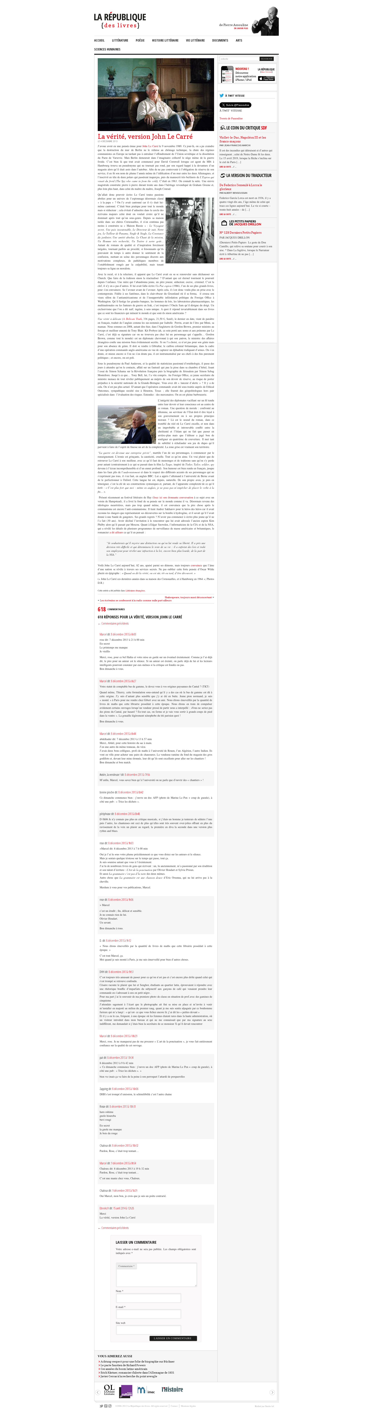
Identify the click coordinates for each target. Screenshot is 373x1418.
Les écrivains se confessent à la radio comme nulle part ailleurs (136, 600)
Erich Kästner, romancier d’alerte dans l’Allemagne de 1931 (137, 1372)
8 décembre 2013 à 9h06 (120, 899)
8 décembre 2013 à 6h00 (123, 634)
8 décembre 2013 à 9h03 (120, 843)
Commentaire (127, 1266)
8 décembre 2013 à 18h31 (123, 1106)
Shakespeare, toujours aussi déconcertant (188, 597)
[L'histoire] (172, 1394)
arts (239, 40)
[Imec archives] (146, 1394)
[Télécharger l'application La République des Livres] (247, 82)
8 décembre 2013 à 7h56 (137, 774)
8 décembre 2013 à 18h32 (125, 1145)
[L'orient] (109, 1394)
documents (220, 40)
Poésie (140, 40)
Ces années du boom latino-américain (124, 1368)
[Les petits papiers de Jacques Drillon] (246, 225)
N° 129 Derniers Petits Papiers (240, 232)
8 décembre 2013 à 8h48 (127, 814)
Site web (120, 1323)
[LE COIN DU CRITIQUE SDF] (246, 130)
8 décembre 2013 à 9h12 (118, 940)
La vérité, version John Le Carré (145, 136)
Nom (118, 1291)
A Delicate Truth (132, 319)
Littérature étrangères (135, 590)
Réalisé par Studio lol (264, 1406)
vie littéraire (195, 40)
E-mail (119, 1307)
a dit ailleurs (116, 532)
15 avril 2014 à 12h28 (123, 1208)
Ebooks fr (104, 1208)
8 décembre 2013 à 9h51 (121, 972)
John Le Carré (150, 146)
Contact (174, 1405)
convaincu (197, 565)
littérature (120, 40)
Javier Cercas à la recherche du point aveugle (129, 1376)
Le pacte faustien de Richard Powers (123, 1365)
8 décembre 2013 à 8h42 (131, 792)
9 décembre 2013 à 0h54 (123, 1163)
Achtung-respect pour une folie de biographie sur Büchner (137, 1361)
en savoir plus (241, 28)
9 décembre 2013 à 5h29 (124, 1190)
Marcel (103, 634)
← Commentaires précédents (113, 623)
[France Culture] (125, 1398)
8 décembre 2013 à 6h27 (123, 681)
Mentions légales (188, 1405)
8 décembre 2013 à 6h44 (123, 734)
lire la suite (228, 166)
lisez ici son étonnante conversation (173, 497)
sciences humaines (107, 49)
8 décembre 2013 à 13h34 (120, 1057)
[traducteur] (246, 177)
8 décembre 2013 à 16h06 (125, 1089)
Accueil (99, 40)
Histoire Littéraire (165, 40)
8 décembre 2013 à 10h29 (124, 1036)
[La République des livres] (120, 27)
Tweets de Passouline (231, 118)
